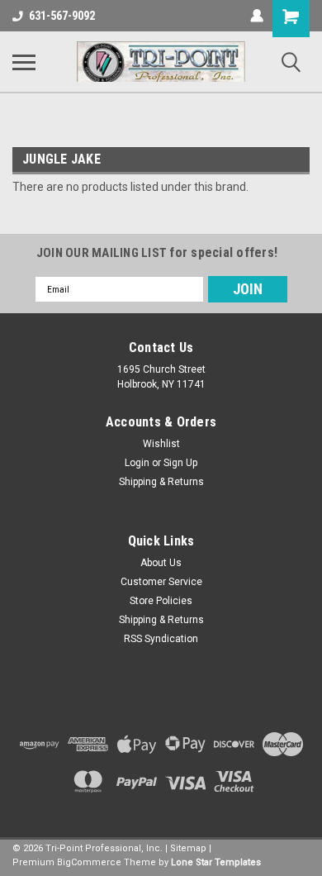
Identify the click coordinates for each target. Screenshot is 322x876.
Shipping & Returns (161, 482)
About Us (161, 563)
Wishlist (161, 444)
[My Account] (256, 15)
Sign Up (180, 463)
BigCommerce (89, 862)
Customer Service (161, 582)
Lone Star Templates (216, 862)
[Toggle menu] (24, 62)
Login (137, 463)
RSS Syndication (161, 639)
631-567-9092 (62, 15)
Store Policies (161, 601)
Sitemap (188, 848)
